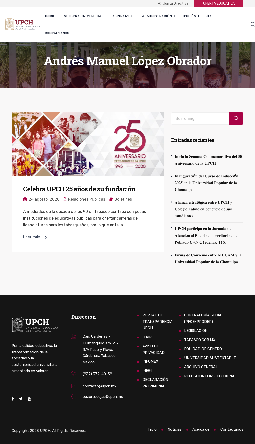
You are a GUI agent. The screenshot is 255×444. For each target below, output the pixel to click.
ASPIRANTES (122, 16)
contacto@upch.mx (99, 386)
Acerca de (200, 429)
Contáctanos (57, 33)
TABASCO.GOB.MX (199, 340)
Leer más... (33, 237)
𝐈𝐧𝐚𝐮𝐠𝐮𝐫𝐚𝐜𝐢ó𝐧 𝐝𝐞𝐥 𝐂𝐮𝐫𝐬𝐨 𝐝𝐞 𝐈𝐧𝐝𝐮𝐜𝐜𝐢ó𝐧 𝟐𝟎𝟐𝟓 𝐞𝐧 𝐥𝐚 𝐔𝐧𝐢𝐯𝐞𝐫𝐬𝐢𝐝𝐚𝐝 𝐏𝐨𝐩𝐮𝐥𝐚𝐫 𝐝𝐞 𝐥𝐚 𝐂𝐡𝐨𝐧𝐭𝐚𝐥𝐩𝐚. (206, 183)
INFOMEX (150, 361)
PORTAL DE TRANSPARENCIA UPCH (157, 321)
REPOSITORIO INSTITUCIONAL (210, 376)
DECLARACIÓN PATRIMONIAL (155, 382)
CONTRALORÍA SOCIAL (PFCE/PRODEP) (204, 318)
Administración (157, 16)
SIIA (208, 16)
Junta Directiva (175, 3)
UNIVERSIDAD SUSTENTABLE (210, 358)
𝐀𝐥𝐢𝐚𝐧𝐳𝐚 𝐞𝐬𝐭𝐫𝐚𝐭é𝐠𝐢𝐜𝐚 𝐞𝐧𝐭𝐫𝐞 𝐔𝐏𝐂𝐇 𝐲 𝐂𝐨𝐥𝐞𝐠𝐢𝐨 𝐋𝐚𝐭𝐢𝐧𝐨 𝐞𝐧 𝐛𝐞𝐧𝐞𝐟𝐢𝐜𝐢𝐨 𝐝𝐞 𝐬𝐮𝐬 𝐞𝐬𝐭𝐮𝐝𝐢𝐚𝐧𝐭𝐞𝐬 (203, 209)
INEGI (147, 370)
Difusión (188, 16)
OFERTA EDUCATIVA (219, 3)
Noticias (175, 429)
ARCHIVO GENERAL (201, 367)
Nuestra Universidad (84, 16)
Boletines (123, 199)
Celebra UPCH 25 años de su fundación (79, 189)
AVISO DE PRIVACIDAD (153, 349)
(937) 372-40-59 (97, 374)
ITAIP (147, 337)
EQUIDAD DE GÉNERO (203, 349)
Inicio (50, 16)
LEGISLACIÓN (195, 330)
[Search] (236, 118)
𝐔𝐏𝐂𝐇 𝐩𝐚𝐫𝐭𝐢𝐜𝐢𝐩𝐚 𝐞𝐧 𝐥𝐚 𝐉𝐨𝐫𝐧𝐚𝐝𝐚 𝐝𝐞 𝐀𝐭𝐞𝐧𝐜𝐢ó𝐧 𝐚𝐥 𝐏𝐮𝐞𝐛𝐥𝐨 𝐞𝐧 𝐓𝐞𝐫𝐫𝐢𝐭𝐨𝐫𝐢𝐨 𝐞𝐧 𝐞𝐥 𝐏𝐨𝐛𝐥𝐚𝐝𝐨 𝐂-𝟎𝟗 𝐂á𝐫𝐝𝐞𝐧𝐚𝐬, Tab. (206, 235)
